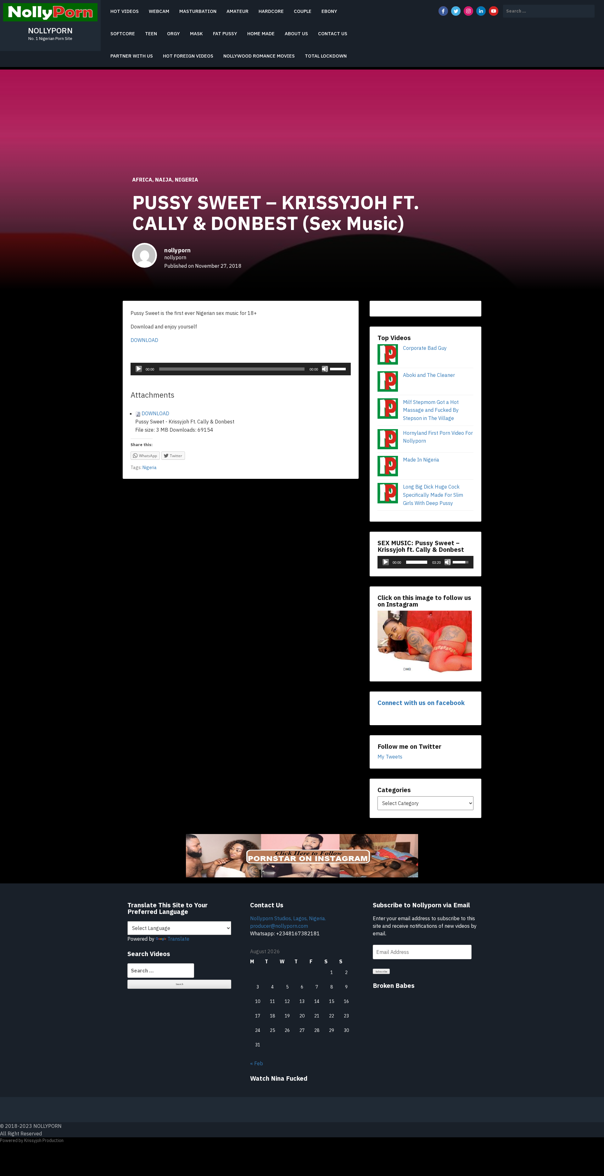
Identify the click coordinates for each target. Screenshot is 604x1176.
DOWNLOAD (144, 340)
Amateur (237, 11)
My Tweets (390, 756)
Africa (142, 179)
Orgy (173, 33)
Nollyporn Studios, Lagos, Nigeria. (288, 918)
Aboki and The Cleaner (429, 375)
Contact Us (332, 33)
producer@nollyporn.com (279, 926)
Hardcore (271, 11)
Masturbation (197, 11)
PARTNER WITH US (131, 56)
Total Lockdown (326, 56)
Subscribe (381, 971)
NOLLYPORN (50, 30)
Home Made (261, 33)
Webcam (159, 11)
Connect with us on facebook (421, 702)
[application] (241, 369)
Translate (178, 939)
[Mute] (325, 369)
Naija (163, 179)
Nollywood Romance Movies (259, 56)
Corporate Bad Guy (425, 348)
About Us (296, 33)
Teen (151, 33)
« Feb (256, 1063)
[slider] (339, 368)
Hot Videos (124, 11)
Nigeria (186, 179)
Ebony (329, 11)
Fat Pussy (225, 33)
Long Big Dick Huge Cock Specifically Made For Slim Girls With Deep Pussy (433, 495)
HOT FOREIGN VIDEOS (188, 56)
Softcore (122, 33)
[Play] (139, 369)
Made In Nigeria (421, 459)
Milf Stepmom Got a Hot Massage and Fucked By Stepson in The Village (431, 410)
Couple (302, 11)
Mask (196, 33)
